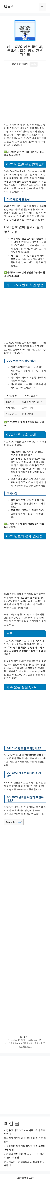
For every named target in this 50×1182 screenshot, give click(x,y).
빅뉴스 (9, 7)
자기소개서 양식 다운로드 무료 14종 (26, 1040)
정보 (25, 1037)
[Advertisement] (25, 97)
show (18, 822)
